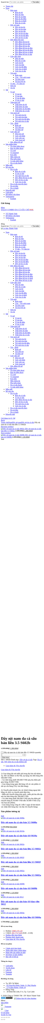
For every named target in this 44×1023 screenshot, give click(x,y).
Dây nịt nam (14, 25)
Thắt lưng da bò (21, 105)
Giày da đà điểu (21, 67)
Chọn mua (5, 757)
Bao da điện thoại (16, 148)
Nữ (7, 90)
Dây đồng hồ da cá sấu (23, 54)
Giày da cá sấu (20, 71)
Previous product (7, 427)
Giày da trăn (19, 65)
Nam (7, 8)
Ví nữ (12, 92)
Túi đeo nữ (19, 130)
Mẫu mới (9, 165)
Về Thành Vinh (11, 214)
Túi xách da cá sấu (22, 121)
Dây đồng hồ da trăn (22, 44)
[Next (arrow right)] (4, 1019)
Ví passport (14, 153)
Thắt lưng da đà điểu (22, 109)
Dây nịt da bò (20, 27)
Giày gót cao (20, 138)
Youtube (9, 974)
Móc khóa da (15, 157)
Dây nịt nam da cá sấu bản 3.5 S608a (19, 822)
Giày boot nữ (20, 140)
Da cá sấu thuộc (16, 163)
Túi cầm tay (19, 128)
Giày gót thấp (20, 136)
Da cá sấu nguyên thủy (18, 184)
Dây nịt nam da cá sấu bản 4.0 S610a (19, 835)
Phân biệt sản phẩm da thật (15, 953)
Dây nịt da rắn (20, 31)
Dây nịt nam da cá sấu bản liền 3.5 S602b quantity (22, 752)
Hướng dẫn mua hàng (14, 935)
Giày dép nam (15, 56)
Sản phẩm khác (11, 144)
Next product (6, 433)
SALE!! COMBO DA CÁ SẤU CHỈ (17, 210)
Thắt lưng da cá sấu (22, 111)
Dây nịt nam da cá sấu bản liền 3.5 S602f (21, 862)
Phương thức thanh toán (14, 937)
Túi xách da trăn (21, 117)
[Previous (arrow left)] (2, 1019)
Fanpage (9, 972)
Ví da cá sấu (19, 100)
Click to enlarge (7, 733)
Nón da (13, 86)
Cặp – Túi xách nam (22, 77)
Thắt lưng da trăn (21, 107)
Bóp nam (13, 10)
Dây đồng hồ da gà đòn (24, 48)
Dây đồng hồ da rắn (22, 46)
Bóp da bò (19, 12)
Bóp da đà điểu (20, 19)
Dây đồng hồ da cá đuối (24, 52)
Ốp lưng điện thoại (17, 146)
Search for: (5, 2)
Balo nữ (18, 125)
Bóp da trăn (19, 15)
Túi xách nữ (14, 113)
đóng (3, 208)
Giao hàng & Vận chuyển (15, 766)
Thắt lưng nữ (15, 102)
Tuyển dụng (10, 968)
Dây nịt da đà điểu (22, 35)
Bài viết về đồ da (12, 957)
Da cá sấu (14, 169)
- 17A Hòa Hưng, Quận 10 (16, 987)
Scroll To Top (6, 1015)
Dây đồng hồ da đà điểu (24, 50)
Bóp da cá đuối (20, 21)
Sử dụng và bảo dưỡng (14, 955)
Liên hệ (8, 970)
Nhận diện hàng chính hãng (16, 950)
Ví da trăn (18, 96)
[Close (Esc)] (2, 1017)
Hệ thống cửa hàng (13, 194)
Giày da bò (19, 63)
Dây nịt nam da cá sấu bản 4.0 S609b (19, 888)
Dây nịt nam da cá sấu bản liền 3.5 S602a (21, 875)
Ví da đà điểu (20, 98)
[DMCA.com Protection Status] (7, 998)
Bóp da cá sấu (20, 23)
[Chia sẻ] (4, 1017)
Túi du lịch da (20, 81)
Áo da (12, 88)
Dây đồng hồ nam (17, 40)
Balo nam (18, 75)
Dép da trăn (19, 58)
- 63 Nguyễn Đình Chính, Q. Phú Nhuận (21, 985)
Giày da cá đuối (21, 69)
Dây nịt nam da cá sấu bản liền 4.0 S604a (21, 917)
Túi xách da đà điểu (22, 119)
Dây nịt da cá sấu (21, 38)
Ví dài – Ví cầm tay (17, 84)
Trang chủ (9, 6)
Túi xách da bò (20, 115)
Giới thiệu (9, 192)
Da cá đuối (14, 188)
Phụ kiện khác (15, 159)
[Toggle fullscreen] (7, 1017)
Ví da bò (18, 94)
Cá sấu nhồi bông (16, 161)
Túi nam (13, 73)
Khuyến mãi (10, 190)
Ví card (13, 151)
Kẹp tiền (13, 155)
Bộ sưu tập (10, 167)
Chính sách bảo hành (13, 948)
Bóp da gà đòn (20, 17)
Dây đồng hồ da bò (22, 42)
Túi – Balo (14, 123)
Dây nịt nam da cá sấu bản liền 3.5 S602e (21, 849)
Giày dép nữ (15, 132)
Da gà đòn (14, 186)
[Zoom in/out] (9, 1017)
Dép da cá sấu (20, 61)
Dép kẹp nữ (19, 134)
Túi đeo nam (19, 79)
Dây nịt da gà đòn (21, 33)
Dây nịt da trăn (20, 29)
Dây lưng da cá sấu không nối (15, 762)
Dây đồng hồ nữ (16, 142)
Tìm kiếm (36, 2)
